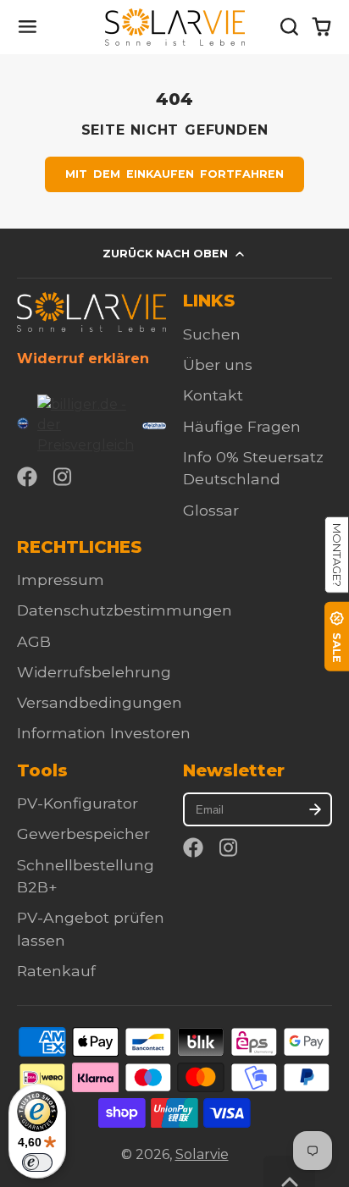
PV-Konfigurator (77, 803)
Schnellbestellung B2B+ (85, 876)
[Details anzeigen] (91, 312)
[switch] (37, 1162)
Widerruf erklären (83, 359)
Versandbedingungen (99, 702)
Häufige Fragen (242, 426)
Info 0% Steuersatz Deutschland (253, 468)
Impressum (60, 579)
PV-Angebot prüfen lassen (90, 928)
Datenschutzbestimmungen (124, 610)
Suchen (212, 334)
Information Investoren (104, 733)
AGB (34, 641)
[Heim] (175, 27)
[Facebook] (27, 477)
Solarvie (202, 1154)
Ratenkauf (56, 971)
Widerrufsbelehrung (94, 672)
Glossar (211, 510)
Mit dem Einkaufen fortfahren (175, 174)
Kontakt (213, 395)
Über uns (217, 364)
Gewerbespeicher (83, 833)
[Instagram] (63, 477)
